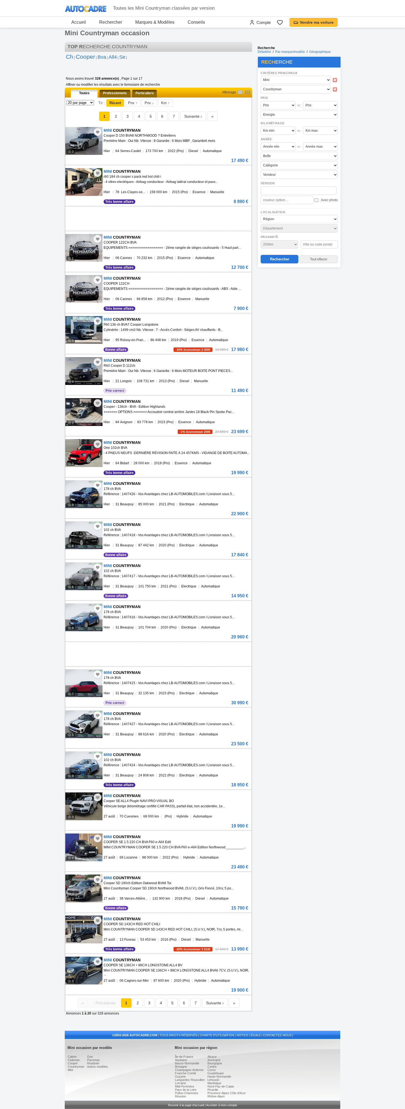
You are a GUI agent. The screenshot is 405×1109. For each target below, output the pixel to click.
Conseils (196, 22)
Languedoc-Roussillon (190, 1079)
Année (266, 139)
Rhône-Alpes (216, 1096)
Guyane (180, 1076)
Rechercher (110, 22)
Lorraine (180, 1083)
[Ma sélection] (280, 22)
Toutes (84, 93)
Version (268, 183)
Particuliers (145, 93)
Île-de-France (184, 1056)
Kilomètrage (272, 123)
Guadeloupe (215, 1073)
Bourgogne (214, 1063)
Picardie (212, 1089)
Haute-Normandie (219, 1076)
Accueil (78, 22)
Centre (212, 1066)
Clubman (74, 1060)
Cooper (73, 1063)
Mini (70, 1070)
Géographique (320, 52)
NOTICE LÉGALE (249, 1035)
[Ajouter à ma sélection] (97, 132)
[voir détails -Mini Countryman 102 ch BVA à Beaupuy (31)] (83, 535)
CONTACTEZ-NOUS (277, 1035)
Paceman (93, 1060)
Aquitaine (181, 1060)
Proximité (269, 237)
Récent (115, 103)
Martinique (214, 1083)
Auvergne (213, 1060)
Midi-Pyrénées (184, 1086)
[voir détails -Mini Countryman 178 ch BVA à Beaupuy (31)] (83, 494)
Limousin (213, 1079)
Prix (264, 97)
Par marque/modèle (290, 52)
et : (299, 105)
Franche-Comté (185, 1073)
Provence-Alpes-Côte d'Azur (226, 1093)
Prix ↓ (149, 103)
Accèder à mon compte (221, 1105)
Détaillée (264, 52)
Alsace (212, 1056)
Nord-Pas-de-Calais (220, 1086)
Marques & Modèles (154, 22)
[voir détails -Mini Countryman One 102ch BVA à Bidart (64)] (83, 453)
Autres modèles (97, 1066)
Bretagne (181, 1066)
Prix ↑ (132, 103)
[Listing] (240, 92)
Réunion (180, 1096)
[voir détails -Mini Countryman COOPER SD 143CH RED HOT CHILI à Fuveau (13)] (83, 929)
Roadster (93, 1063)
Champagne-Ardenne (189, 1070)
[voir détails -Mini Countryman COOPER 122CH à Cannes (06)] (83, 289)
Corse (211, 1070)
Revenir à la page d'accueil (186, 1105)
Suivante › (193, 116)
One (90, 1056)
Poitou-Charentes (186, 1093)
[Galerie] (247, 92)
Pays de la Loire (185, 1089)
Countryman (76, 1066)
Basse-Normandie (187, 1063)
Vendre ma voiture (317, 22)
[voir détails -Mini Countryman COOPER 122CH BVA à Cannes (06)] (83, 248)
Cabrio (72, 1056)
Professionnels (115, 93)
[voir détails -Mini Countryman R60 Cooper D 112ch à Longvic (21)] (83, 371)
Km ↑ (165, 103)
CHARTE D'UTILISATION (217, 1035)
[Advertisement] (299, 304)
